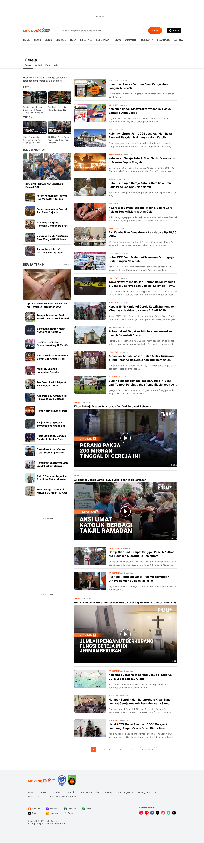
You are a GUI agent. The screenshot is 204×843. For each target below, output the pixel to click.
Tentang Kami (144, 792)
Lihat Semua (63, 264)
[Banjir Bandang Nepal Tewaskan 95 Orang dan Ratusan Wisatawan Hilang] (30, 424)
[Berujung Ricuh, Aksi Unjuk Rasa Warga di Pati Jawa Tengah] (30, 237)
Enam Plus (163, 39)
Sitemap (108, 792)
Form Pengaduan (125, 792)
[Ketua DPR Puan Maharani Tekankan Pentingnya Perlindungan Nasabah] (90, 261)
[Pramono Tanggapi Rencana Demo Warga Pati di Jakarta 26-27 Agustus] (30, 224)
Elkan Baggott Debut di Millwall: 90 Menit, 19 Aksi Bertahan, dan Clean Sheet (52, 492)
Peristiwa (113, 204)
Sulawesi (113, 377)
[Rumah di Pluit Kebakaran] (30, 411)
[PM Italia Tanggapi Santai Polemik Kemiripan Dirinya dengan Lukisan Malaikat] (90, 581)
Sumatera (113, 696)
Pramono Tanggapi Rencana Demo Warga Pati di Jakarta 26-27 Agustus (52, 225)
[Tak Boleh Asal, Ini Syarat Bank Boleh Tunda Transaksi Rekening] (30, 384)
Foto (47, 65)
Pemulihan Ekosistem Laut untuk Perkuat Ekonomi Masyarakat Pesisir (52, 466)
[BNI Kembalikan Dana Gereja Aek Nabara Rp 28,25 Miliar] (90, 236)
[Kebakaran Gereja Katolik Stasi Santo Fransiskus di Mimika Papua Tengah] (90, 162)
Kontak (31, 792)
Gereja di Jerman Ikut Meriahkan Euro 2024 (57, 108)
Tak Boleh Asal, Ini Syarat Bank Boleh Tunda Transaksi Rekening (51, 385)
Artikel (38, 65)
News (37, 39)
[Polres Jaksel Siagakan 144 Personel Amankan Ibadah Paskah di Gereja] (90, 335)
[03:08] (35, 127)
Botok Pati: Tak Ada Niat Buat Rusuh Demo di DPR (44, 185)
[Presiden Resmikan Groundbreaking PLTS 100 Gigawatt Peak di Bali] (30, 344)
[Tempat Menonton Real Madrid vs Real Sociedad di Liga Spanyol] (30, 317)
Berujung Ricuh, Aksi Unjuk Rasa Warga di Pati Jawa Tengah (52, 239)
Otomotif (131, 39)
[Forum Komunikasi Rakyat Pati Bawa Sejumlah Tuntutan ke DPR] (30, 211)
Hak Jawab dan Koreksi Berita (63, 796)
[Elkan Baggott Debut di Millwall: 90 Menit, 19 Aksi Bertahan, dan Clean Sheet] (30, 491)
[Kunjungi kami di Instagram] (163, 813)
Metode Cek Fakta (36, 796)
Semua (28, 65)
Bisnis (48, 39)
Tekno (117, 39)
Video (56, 65)
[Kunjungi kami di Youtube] (147, 813)
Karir (157, 792)
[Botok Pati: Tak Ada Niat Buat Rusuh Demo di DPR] (47, 166)
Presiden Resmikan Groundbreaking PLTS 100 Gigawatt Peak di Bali (52, 345)
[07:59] (59, 127)
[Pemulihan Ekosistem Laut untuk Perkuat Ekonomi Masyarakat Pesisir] (30, 464)
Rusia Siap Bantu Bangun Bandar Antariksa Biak (51, 437)
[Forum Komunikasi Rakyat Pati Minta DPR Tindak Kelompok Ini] (30, 197)
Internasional (116, 573)
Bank (111, 229)
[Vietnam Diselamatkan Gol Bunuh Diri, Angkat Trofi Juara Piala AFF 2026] (30, 357)
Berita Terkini (34, 264)
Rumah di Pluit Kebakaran (52, 410)
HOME (26, 39)
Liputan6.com (51, 821)
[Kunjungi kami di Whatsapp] (168, 813)
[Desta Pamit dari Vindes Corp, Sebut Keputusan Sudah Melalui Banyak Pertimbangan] (30, 451)
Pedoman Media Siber (90, 792)
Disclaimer (56, 792)
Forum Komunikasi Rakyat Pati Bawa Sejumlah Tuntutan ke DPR (52, 212)
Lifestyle (86, 39)
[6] (59, 97)
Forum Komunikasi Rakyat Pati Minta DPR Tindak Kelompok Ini (52, 199)
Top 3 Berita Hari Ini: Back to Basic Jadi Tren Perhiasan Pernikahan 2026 (46, 305)
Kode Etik (70, 792)
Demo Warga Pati (34, 149)
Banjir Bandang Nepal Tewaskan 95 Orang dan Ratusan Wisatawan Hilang (52, 425)
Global (112, 179)
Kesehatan (102, 39)
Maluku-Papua (115, 154)
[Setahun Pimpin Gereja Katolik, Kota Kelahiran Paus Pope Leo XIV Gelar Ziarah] (90, 187)
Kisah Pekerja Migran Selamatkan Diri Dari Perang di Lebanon (32, 140)
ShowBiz (61, 39)
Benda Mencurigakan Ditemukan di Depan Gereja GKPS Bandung (33, 110)
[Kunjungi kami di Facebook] (152, 813)
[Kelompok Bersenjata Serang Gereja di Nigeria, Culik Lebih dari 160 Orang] (90, 679)
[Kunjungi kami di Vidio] (141, 813)
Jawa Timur (114, 548)
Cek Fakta (147, 39)
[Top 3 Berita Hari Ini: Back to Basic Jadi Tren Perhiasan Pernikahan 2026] (47, 284)
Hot (110, 130)
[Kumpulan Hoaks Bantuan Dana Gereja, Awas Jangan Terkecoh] (90, 88)
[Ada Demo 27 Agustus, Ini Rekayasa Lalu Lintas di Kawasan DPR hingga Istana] (30, 397)
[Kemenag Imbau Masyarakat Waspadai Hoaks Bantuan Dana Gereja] (90, 113)
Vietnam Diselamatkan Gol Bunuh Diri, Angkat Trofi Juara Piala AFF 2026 (52, 358)
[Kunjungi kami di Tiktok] (174, 813)
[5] (35, 97)
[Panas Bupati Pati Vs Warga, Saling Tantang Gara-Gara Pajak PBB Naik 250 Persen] (30, 251)
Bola (73, 39)
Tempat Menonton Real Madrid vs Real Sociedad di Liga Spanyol (53, 318)
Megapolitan (115, 327)
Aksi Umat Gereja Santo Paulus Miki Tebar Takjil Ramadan (58, 140)
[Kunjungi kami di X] (157, 813)
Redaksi (43, 792)
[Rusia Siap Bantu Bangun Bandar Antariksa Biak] (30, 437)
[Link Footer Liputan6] (42, 780)
